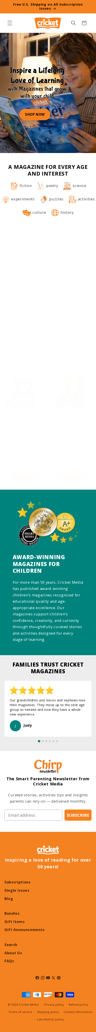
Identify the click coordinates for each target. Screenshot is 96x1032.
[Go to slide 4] (50, 741)
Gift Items (14, 921)
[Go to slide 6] (57, 741)
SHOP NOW (35, 114)
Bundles (12, 913)
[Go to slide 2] (43, 741)
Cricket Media (29, 1005)
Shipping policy (48, 1012)
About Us (13, 952)
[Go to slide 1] (39, 741)
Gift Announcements (24, 929)
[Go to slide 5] (53, 741)
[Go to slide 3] (46, 741)
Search (10, 944)
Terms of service (20, 1012)
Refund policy (78, 1005)
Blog (8, 898)
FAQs (9, 961)
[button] (9, 23)
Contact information (78, 1012)
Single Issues (16, 890)
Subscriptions (17, 882)
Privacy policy (54, 1005)
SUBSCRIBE (78, 815)
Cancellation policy (50, 1019)
